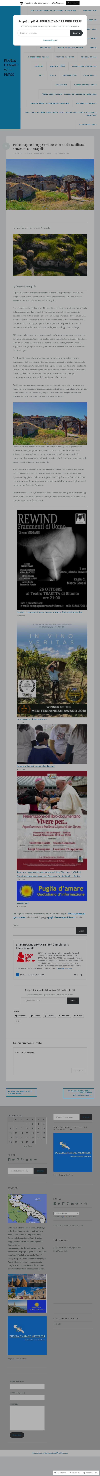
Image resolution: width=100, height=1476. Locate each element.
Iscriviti (76, 33)
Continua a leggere (50, 40)
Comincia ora (73, 3)
